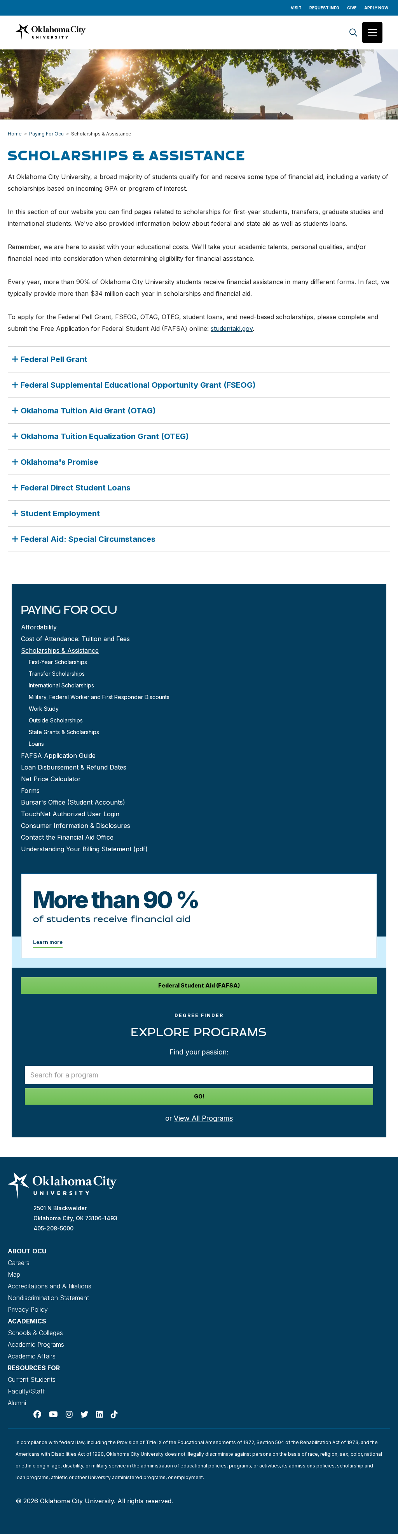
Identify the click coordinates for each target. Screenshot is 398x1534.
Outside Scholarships (56, 720)
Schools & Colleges (35, 1333)
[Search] (353, 32)
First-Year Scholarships (58, 662)
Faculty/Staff (26, 1391)
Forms (30, 790)
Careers (19, 1263)
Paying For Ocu (46, 134)
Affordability (39, 627)
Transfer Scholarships (57, 673)
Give (351, 7)
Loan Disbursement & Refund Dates (73, 767)
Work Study (44, 708)
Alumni (17, 1403)
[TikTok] (114, 1414)
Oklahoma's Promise (59, 462)
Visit (296, 7)
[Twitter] (84, 1414)
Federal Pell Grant (54, 359)
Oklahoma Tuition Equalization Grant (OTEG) (105, 436)
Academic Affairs (32, 1356)
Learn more (48, 942)
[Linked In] (99, 1414)
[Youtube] (53, 1414)
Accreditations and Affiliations (49, 1286)
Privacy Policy (28, 1309)
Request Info (324, 7)
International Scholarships (61, 685)
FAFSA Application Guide (58, 755)
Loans (36, 743)
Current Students (32, 1379)
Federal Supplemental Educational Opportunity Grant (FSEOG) (138, 385)
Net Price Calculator (51, 779)
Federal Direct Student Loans (76, 487)
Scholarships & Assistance (60, 650)
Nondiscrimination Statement (48, 1298)
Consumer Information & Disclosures (75, 825)
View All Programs (203, 1118)
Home (15, 134)
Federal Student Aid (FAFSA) (199, 985)
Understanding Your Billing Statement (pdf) (84, 849)
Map (14, 1274)
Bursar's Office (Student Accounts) (73, 802)
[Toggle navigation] (372, 32)
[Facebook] (37, 1414)
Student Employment (60, 513)
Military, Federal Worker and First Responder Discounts (99, 697)
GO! (199, 1096)
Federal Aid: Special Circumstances (88, 539)
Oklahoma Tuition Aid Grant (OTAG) (88, 410)
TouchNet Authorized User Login (70, 814)
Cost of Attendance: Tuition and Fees (75, 639)
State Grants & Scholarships (64, 732)
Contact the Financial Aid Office (67, 837)
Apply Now (376, 7)
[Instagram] (69, 1414)
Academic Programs (36, 1344)
